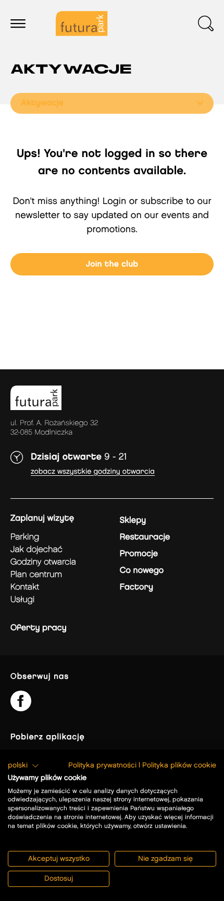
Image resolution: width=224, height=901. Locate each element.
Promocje (139, 554)
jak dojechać (36, 550)
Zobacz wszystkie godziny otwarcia (93, 471)
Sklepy (133, 520)
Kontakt (24, 587)
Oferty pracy (38, 628)
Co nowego (142, 570)
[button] (23, 766)
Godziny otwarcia (43, 562)
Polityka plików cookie (179, 765)
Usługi (22, 600)
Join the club (112, 264)
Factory (136, 587)
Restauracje (145, 537)
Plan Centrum (36, 575)
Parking (24, 537)
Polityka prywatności (102, 765)
